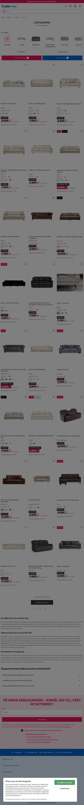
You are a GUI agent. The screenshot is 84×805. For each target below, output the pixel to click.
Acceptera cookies (64, 782)
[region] (40, 790)
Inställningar (64, 788)
